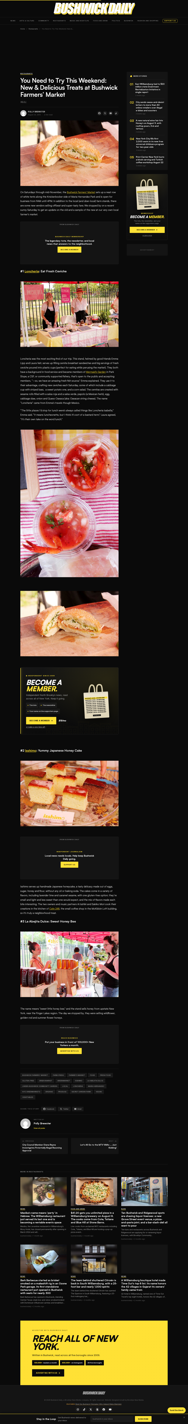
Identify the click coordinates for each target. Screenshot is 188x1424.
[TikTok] (84, 1409)
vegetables (27, 1097)
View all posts (39, 1128)
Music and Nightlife (79, 21)
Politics (116, 21)
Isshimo (30, 750)
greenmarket (63, 1081)
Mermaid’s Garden (96, 371)
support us (170, 21)
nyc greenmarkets (31, 1092)
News (12, 21)
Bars (123, 1209)
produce (62, 1092)
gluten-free (28, 1081)
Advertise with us (48, 1373)
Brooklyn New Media (135, 1400)
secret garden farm (81, 1092)
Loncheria (32, 271)
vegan (99, 1092)
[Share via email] (110, 113)
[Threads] (97, 1409)
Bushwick (128, 21)
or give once (147, 235)
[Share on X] (105, 113)
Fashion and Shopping (148, 21)
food (92, 1075)
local (65, 1086)
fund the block (176, 1410)
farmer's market (77, 1075)
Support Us (69, 865)
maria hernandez (96, 1086)
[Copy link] (116, 113)
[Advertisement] (94, 53)
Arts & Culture (27, 21)
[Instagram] (77, 1409)
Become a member (41, 720)
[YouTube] (110, 1409)
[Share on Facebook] (99, 113)
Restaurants (59, 21)
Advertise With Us (69, 1051)
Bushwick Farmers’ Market (81, 192)
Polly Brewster (42, 1123)
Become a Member (69, 250)
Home (22, 29)
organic (49, 1092)
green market (45, 1081)
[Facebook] (103, 1409)
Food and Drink (100, 21)
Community (43, 21)
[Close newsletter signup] (184, 1418)
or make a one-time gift (35, 727)
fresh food (105, 1075)
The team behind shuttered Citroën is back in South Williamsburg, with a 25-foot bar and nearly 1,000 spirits (94, 1283)
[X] (90, 1409)
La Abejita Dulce (95, 1081)
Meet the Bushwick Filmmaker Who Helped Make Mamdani (98, 1404)
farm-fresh (58, 1075)
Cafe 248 (54, 908)
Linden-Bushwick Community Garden (39, 1086)
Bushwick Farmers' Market (35, 1075)
